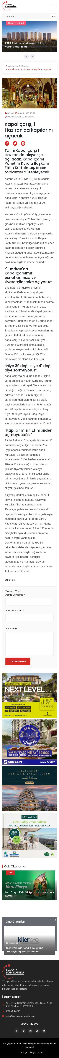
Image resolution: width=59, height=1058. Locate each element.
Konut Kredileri (16, 23)
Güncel (24, 66)
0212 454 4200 (13, 1011)
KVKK (41, 1052)
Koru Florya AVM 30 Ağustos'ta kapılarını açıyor (29, 894)
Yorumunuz (11, 628)
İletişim (33, 1052)
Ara (54, 16)
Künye (24, 1052)
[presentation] (26, 56)
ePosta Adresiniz (14, 610)
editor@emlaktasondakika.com (20, 1016)
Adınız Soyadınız (15, 594)
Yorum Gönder (18, 661)
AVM (10, 873)
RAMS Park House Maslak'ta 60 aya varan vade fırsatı (25, 45)
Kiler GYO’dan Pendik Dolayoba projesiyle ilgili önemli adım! (24, 949)
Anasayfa (13, 66)
